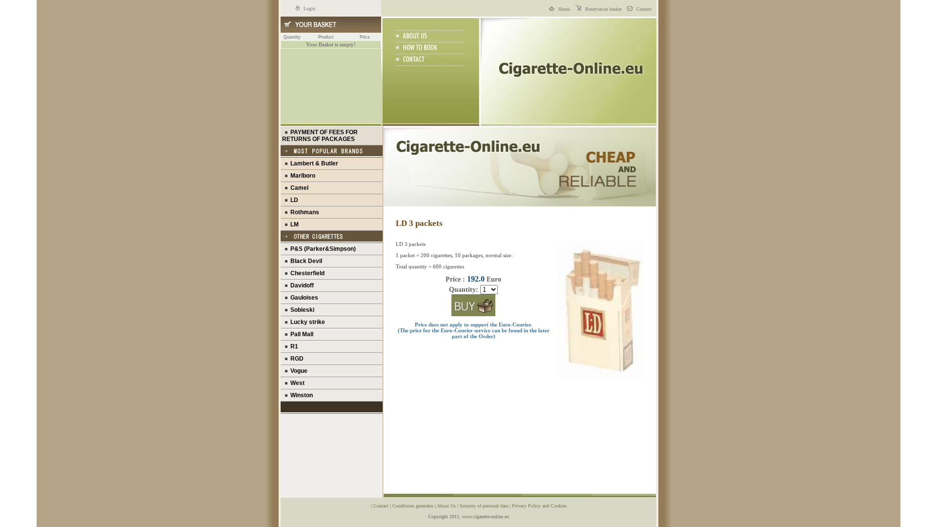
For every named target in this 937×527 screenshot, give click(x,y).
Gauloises (302, 297)
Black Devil (304, 261)
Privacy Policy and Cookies (539, 505)
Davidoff (300, 285)
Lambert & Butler (312, 163)
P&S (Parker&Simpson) (321, 248)
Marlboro (301, 175)
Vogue (297, 370)
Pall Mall (300, 334)
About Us (447, 505)
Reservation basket (603, 9)
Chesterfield (306, 273)
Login (308, 8)
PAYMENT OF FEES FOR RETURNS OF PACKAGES (320, 135)
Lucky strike (306, 322)
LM (293, 224)
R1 (292, 346)
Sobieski (300, 309)
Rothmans (303, 212)
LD (292, 200)
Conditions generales (413, 505)
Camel (297, 187)
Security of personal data (484, 505)
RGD (295, 358)
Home (563, 9)
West (296, 383)
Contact (643, 9)
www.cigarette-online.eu (485, 516)
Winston (300, 395)
